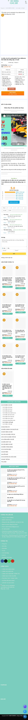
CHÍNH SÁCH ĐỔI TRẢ (7, 571)
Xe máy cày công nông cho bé (9, 420)
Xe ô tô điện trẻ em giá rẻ (8, 418)
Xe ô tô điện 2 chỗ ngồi (7, 424)
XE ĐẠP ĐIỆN (4, 451)
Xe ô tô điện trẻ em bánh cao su (9, 412)
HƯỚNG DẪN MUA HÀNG (8, 580)
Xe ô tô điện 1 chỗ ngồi (20, 8)
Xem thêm (13, 178)
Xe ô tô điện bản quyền (7, 410)
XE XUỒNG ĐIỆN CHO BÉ (7, 439)
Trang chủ (2, 8)
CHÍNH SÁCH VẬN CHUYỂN (9, 576)
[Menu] (2, 2)
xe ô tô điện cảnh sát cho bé (8, 414)
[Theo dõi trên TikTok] (5, 561)
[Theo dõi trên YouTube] (12, 561)
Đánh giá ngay (14, 202)
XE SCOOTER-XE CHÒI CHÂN (8, 456)
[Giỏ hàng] (26, 2)
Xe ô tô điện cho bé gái (7, 407)
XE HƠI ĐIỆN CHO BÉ (10, 8)
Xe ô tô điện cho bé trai (7, 409)
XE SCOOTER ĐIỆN (6, 449)
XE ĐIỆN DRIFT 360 (6, 441)
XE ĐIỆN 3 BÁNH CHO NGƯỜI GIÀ (9, 429)
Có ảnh (10, 210)
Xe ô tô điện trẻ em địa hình (8, 416)
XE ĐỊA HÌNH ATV (5, 427)
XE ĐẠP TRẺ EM (5, 459)
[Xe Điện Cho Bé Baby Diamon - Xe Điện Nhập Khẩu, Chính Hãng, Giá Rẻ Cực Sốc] (14, 2)
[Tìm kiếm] (23, 2)
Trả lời (5, 217)
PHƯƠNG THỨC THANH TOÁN (9, 578)
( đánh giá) (11, 62)
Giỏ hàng (11, 88)
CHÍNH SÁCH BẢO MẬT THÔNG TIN (11, 573)
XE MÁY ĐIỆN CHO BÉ (6, 431)
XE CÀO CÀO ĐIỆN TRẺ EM (8, 434)
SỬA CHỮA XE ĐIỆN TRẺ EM (8, 437)
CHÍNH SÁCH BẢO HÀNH (8, 569)
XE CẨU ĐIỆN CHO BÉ (6, 444)
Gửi (14, 253)
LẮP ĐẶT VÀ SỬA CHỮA (8, 582)
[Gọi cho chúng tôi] (9, 561)
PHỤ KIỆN (3, 461)
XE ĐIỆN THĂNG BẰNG (7, 446)
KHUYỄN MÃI (4, 454)
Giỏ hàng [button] (7, 286)
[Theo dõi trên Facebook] (2, 561)
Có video (4, 210)
